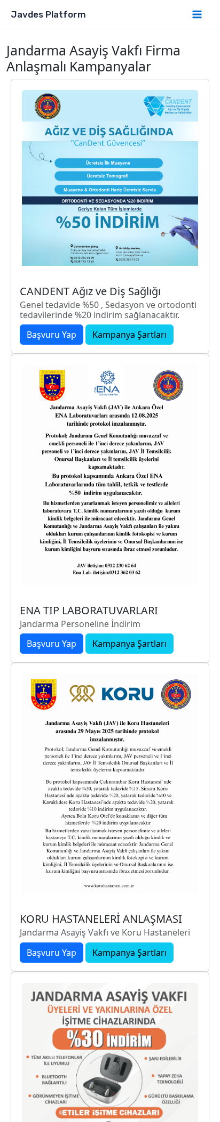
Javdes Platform (48, 14)
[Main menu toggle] (197, 14)
